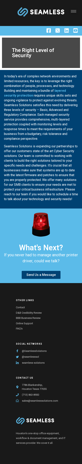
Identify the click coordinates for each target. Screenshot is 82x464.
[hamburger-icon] (73, 11)
